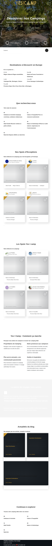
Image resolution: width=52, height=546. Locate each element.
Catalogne (42, 185)
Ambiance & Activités (10, 217)
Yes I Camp (9, 542)
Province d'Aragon (11, 219)
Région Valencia (16, 185)
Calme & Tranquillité (33, 311)
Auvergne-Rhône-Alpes (35, 279)
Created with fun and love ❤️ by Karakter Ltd (14, 545)
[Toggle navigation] (5, 3)
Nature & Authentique (33, 185)
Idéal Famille (8, 185)
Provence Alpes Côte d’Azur (13, 279)
